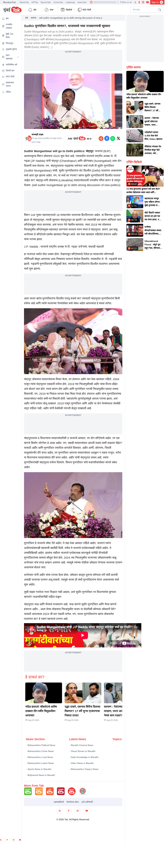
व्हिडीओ (69, 9)
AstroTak (82, 2)
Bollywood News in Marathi (41, 775)
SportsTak (46, 2)
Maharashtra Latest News (41, 763)
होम (35, 9)
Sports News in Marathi (39, 769)
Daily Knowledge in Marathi (84, 757)
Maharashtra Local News (40, 757)
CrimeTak (58, 2)
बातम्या (33, 18)
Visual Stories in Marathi (83, 751)
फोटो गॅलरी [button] (86, 9)
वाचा (51, 9)
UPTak (34, 2)
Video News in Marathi (82, 763)
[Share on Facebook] (106, 138)
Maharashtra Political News (41, 745)
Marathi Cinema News (82, 745)
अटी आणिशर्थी (87, 802)
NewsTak (24, 2)
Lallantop (70, 2)
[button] (43, 693)
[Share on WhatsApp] (112, 138)
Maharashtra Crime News (41, 751)
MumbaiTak (9, 2)
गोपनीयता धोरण (72, 802)
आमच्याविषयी (59, 802)
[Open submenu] (18, 57)
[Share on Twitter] (118, 138)
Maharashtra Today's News (84, 769)
